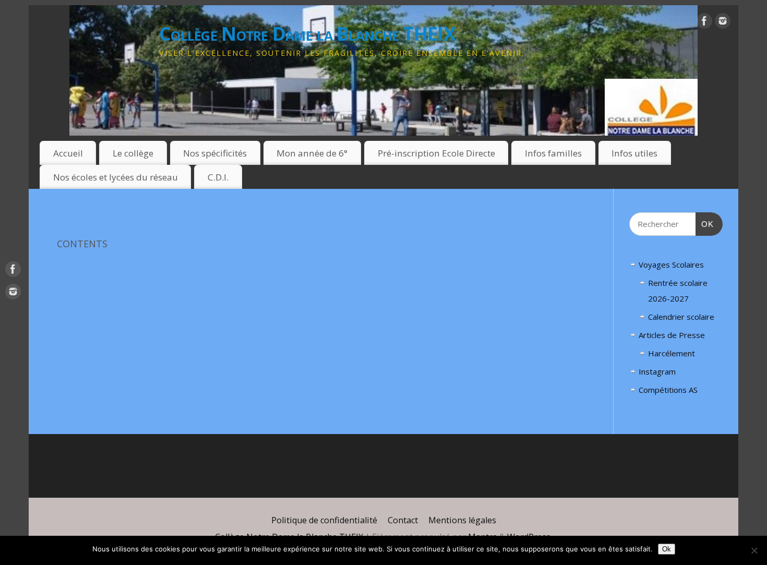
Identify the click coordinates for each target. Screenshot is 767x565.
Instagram (657, 371)
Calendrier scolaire (681, 316)
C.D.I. (218, 177)
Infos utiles (634, 153)
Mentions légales (462, 520)
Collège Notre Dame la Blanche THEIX (307, 33)
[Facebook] (704, 23)
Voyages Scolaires (671, 264)
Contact (403, 520)
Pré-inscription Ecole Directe (436, 153)
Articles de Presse (672, 335)
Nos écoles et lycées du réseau (115, 177)
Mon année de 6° (312, 153)
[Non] (754, 550)
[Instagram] (722, 23)
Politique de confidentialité (324, 520)
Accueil (68, 153)
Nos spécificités (215, 153)
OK (705, 224)
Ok (666, 549)
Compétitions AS (668, 389)
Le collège (133, 153)
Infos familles (553, 153)
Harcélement (671, 353)
